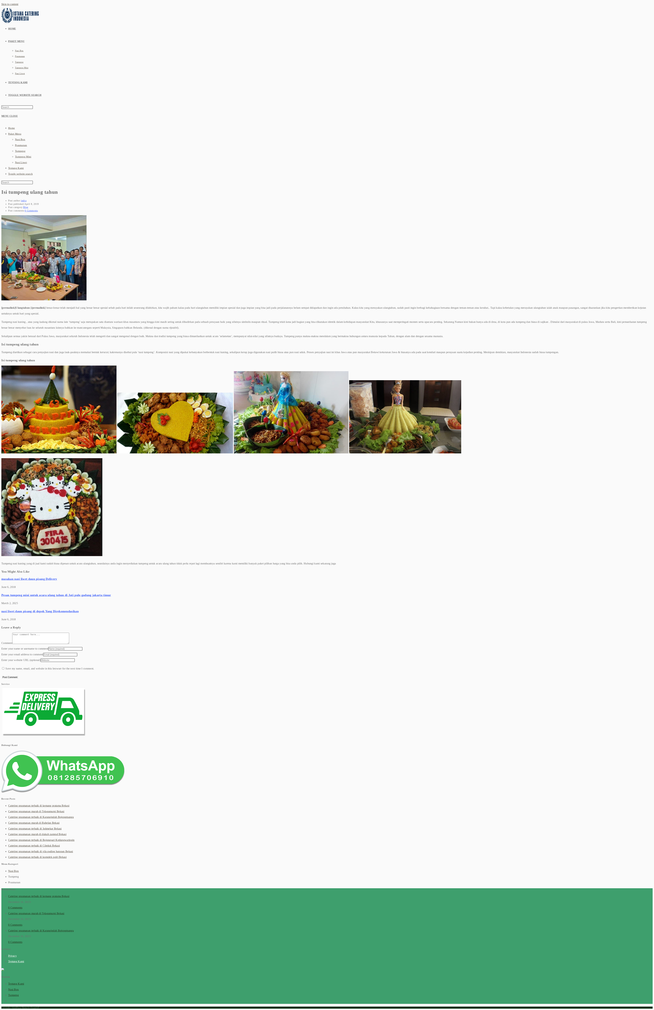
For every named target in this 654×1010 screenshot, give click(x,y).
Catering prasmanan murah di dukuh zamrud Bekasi (37, 834)
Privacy (12, 955)
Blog (25, 207)
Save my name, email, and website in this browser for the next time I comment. (49, 668)
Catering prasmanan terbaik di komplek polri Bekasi (37, 857)
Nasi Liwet (21, 162)
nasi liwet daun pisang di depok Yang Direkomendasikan (40, 611)
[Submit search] (35, 183)
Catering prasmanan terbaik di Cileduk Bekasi (34, 845)
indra (23, 200)
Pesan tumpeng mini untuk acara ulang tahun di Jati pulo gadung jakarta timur (56, 595)
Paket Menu (14, 133)
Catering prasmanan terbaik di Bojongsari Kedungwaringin (41, 840)
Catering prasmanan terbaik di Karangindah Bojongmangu (41, 817)
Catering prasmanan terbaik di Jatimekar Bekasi (35, 828)
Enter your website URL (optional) (21, 660)
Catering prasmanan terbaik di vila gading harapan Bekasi (40, 851)
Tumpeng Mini (23, 156)
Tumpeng (20, 151)
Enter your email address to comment (22, 654)
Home (11, 128)
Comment (6, 643)
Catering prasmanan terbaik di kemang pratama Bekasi (38, 805)
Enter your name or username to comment (24, 648)
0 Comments (31, 210)
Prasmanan (21, 145)
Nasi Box (20, 139)
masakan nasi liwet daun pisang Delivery (29, 579)
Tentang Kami (16, 168)
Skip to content (9, 4)
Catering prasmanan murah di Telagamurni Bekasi (36, 811)
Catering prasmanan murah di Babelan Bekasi (34, 822)
